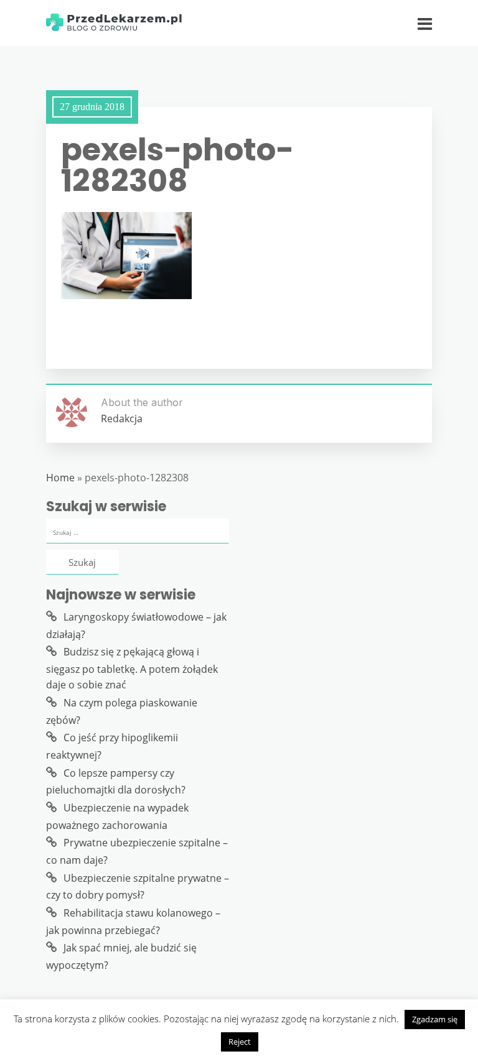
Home (60, 477)
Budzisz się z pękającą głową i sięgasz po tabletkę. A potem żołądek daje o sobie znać (132, 668)
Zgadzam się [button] (434, 1019)
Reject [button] (239, 1041)
